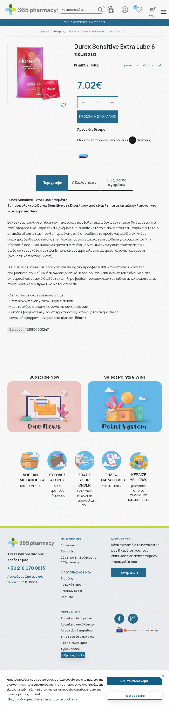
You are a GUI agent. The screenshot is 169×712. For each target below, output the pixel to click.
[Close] (163, 676)
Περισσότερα (135, 696)
